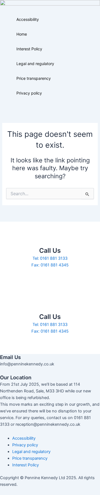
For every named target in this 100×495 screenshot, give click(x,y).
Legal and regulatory (35, 63)
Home (21, 34)
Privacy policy (29, 93)
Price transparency (33, 78)
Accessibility (27, 19)
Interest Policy (29, 48)
